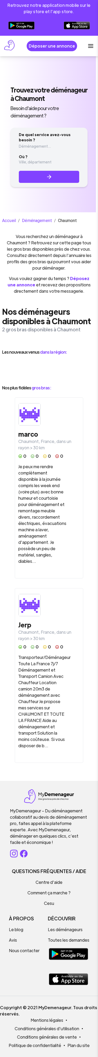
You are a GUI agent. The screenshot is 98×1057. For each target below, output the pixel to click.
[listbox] (49, 370)
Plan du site (78, 1045)
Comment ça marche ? (49, 892)
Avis (13, 940)
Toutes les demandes (68, 940)
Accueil (9, 220)
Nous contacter (24, 950)
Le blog (16, 929)
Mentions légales (47, 1020)
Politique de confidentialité (35, 1045)
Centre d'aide (49, 882)
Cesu (49, 903)
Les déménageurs (65, 929)
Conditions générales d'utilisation (47, 1028)
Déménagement (37, 220)
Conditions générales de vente (47, 1037)
